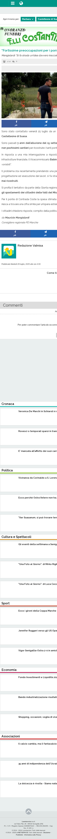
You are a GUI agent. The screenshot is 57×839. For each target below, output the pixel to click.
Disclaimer (46, 832)
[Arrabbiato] (15, 282)
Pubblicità (19, 835)
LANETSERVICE (22, 832)
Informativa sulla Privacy (32, 835)
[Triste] (45, 282)
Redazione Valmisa (30, 245)
